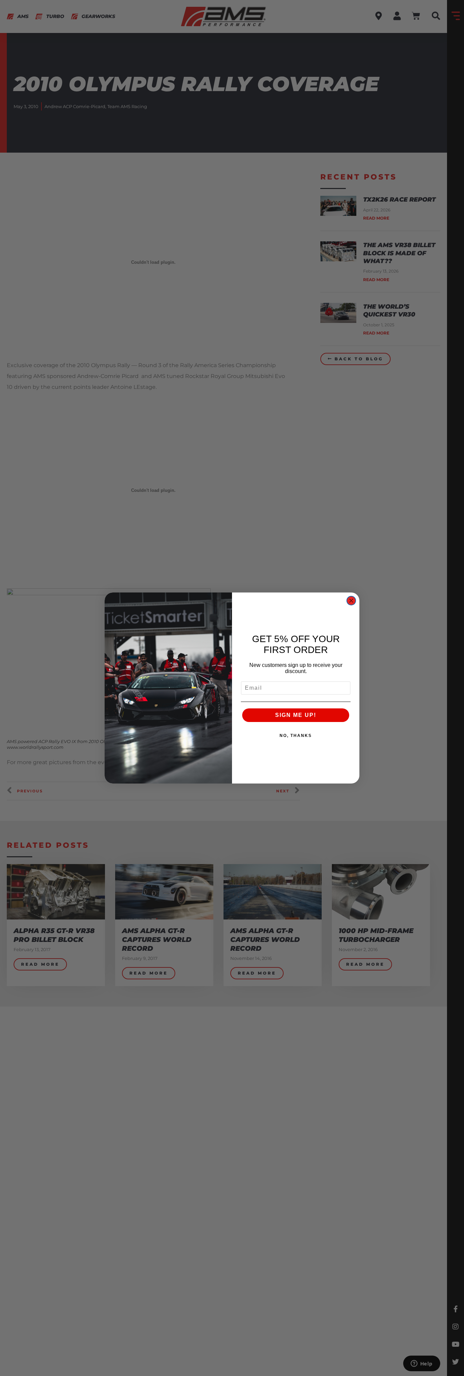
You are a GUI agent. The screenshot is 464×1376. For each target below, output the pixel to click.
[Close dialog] (351, 600)
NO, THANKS (296, 735)
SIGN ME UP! (295, 715)
